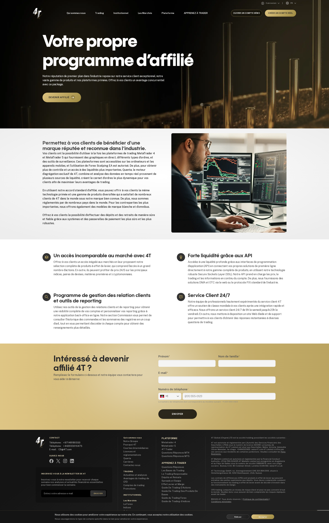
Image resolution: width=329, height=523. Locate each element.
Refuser (237, 517)
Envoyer (177, 414)
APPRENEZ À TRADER (196, 13)
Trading (99, 13)
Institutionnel (120, 13)
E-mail (163, 373)
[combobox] (160, 396)
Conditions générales (221, 502)
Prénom (164, 356)
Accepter (263, 517)
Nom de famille (229, 356)
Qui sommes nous (76, 13)
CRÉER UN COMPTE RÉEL (280, 13)
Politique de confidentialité (256, 499)
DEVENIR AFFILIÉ (59, 97)
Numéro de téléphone (173, 389)
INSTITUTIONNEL (132, 495)
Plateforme (168, 13)
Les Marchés (145, 13)
